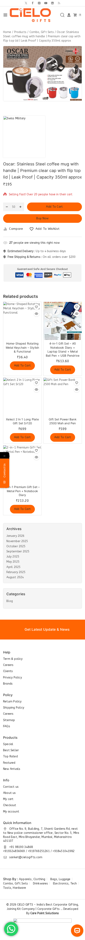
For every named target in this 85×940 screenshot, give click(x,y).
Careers (8, 665)
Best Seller (11, 750)
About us (9, 793)
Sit (5, 720)
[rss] (59, 3)
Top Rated (10, 756)
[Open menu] (5, 15)
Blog (9, 601)
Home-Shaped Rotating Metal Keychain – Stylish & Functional (22, 347)
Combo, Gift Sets (15, 883)
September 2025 (17, 551)
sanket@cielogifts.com (25, 857)
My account (11, 811)
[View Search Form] (62, 15)
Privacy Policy (12, 677)
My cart (8, 799)
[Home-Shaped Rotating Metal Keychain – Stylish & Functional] (22, 321)
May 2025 (12, 561)
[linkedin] (52, 3)
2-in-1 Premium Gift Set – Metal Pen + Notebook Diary (22, 491)
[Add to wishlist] (36, 307)
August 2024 (15, 577)
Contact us (11, 787)
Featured (9, 763)
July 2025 (12, 556)
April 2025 (13, 567)
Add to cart (54, 206)
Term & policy (13, 659)
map (12, 720)
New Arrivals (11, 769)
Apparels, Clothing (32, 879)
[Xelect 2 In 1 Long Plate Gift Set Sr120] (22, 397)
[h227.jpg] (42, 73)
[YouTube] (46, 3)
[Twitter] (26, 3)
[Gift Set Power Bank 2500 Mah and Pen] (63, 397)
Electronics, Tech (65, 883)
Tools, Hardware (14, 888)
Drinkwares (40, 883)
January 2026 (15, 536)
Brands (8, 683)
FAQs (6, 726)
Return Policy (12, 701)
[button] (22, 365)
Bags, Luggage (60, 879)
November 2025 (17, 541)
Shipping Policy (13, 707)
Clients (8, 671)
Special (8, 744)
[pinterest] (39, 3)
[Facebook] (32, 3)
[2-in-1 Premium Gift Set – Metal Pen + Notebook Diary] (22, 464)
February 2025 (15, 572)
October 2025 (15, 546)
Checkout (9, 805)
